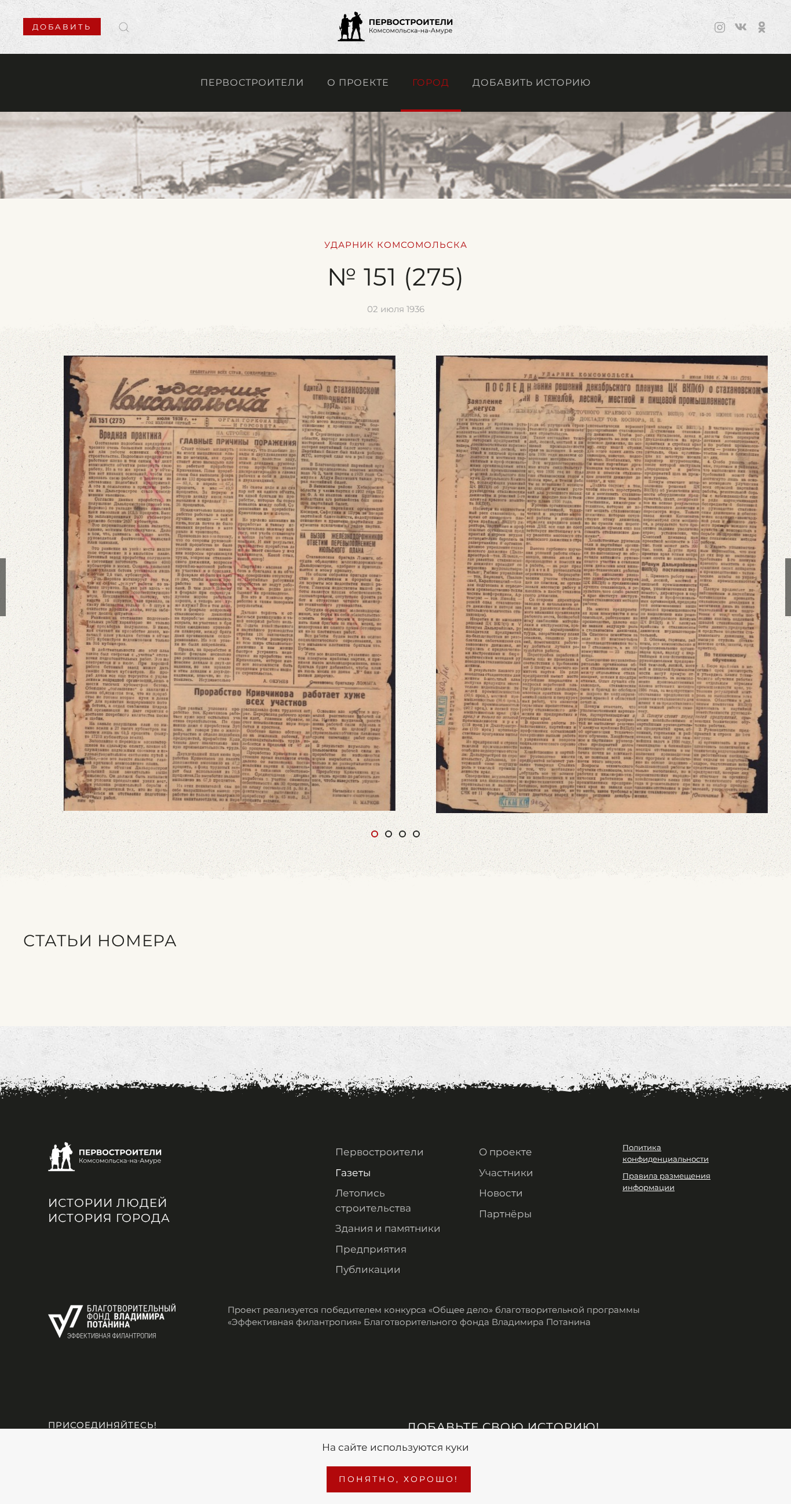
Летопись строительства (373, 1200)
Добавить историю (532, 82)
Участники (506, 1173)
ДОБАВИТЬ (61, 26)
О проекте (358, 82)
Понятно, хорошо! (399, 1479)
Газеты (353, 1173)
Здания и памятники (388, 1228)
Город (430, 82)
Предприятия (371, 1249)
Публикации (368, 1269)
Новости (501, 1193)
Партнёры (505, 1214)
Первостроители (252, 82)
